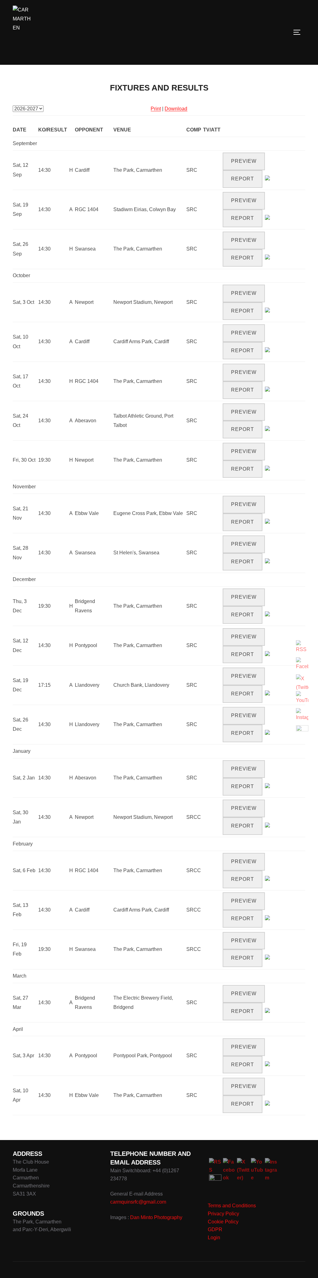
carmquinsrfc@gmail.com (138, 1202)
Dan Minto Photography (156, 1217)
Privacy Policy (223, 1213)
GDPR (215, 1229)
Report (242, 178)
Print (156, 108)
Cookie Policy (223, 1221)
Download (176, 108)
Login (214, 1237)
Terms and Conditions (232, 1205)
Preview (244, 161)
